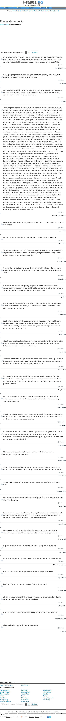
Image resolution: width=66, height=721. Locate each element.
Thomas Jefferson (5, 701)
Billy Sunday (62, 445)
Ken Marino (63, 83)
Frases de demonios (6, 685)
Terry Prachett (62, 390)
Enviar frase (4, 714)
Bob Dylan (3, 698)
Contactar (31, 717)
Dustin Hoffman (61, 261)
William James (62, 279)
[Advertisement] (33, 15)
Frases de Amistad (30, 711)
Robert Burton (62, 590)
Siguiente (34, 52)
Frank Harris (62, 334)
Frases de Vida (39, 711)
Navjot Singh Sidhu (60, 618)
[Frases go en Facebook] (48, 717)
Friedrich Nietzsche (60, 68)
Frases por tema (13, 713)
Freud (23, 696)
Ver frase (61, 64)
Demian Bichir (62, 370)
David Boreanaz (61, 407)
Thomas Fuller (62, 506)
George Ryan (62, 297)
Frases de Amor (20, 711)
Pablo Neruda (4, 694)
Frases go (8, 717)
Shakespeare (25, 692)
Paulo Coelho (47, 692)
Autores (31, 8)
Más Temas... (25, 685)
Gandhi (45, 696)
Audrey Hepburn (48, 698)
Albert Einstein (62, 539)
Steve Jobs (24, 698)
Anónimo (63, 631)
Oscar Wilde (25, 694)
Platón (2, 696)
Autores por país (51, 713)
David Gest (63, 231)
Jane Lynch (62, 552)
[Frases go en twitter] (50, 717)
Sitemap (37, 717)
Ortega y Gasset (5, 692)
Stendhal (45, 694)
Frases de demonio (11, 21)
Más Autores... (25, 701)
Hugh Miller (63, 425)
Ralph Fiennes (62, 524)
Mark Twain (24, 700)
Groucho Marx (47, 690)
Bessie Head (62, 244)
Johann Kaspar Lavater (59, 565)
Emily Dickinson (61, 577)
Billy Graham (62, 314)
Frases (6, 8)
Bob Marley (46, 700)
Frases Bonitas (48, 711)
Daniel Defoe (62, 606)
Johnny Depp (4, 700)
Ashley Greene (62, 476)
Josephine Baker (61, 491)
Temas (19, 8)
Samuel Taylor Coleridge (59, 215)
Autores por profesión (40, 713)
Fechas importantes (61, 713)
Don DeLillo (63, 352)
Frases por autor (22, 713)
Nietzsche (24, 690)
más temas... (56, 711)
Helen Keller (62, 101)
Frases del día (44, 8)
